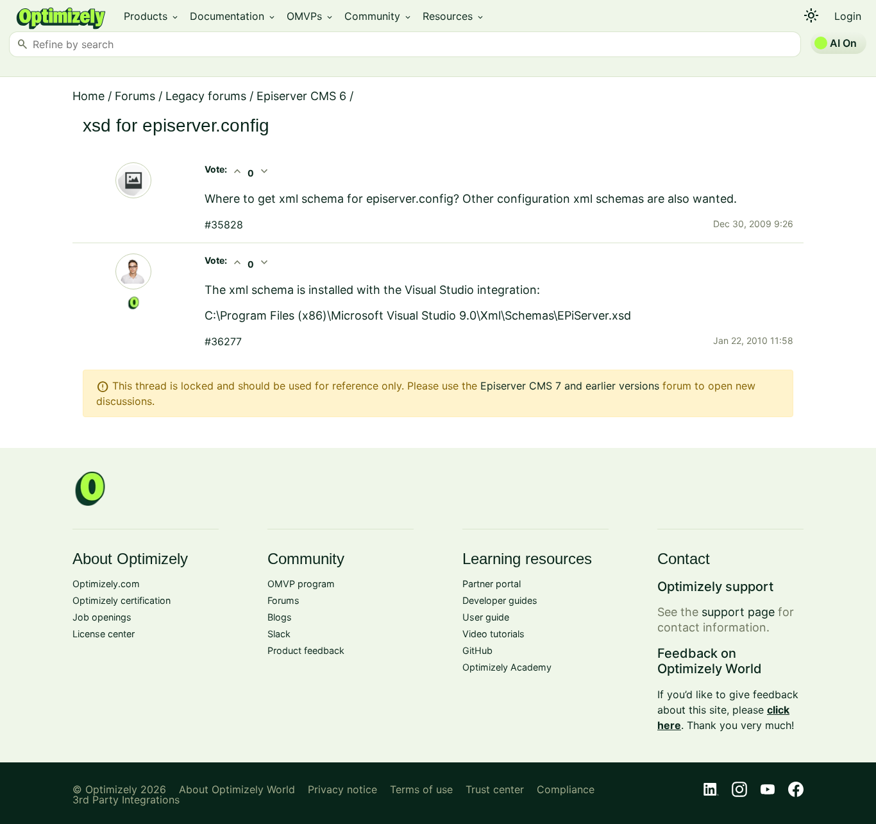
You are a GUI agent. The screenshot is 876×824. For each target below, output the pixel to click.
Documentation (233, 16)
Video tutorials (493, 633)
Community (378, 16)
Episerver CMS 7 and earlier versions (569, 385)
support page (738, 612)
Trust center (495, 789)
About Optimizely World (237, 789)
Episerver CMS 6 (301, 96)
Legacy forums (205, 96)
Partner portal (491, 583)
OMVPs (310, 16)
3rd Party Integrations (126, 799)
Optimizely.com (106, 583)
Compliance (565, 789)
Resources (454, 16)
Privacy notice (342, 789)
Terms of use (421, 789)
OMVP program (301, 583)
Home (88, 96)
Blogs (279, 617)
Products (152, 16)
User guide (485, 617)
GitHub (477, 650)
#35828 (224, 224)
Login (847, 16)
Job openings (101, 617)
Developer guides (499, 600)
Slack (279, 633)
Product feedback (305, 650)
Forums (135, 96)
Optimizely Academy (507, 667)
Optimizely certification (121, 600)
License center (103, 633)
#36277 (223, 341)
